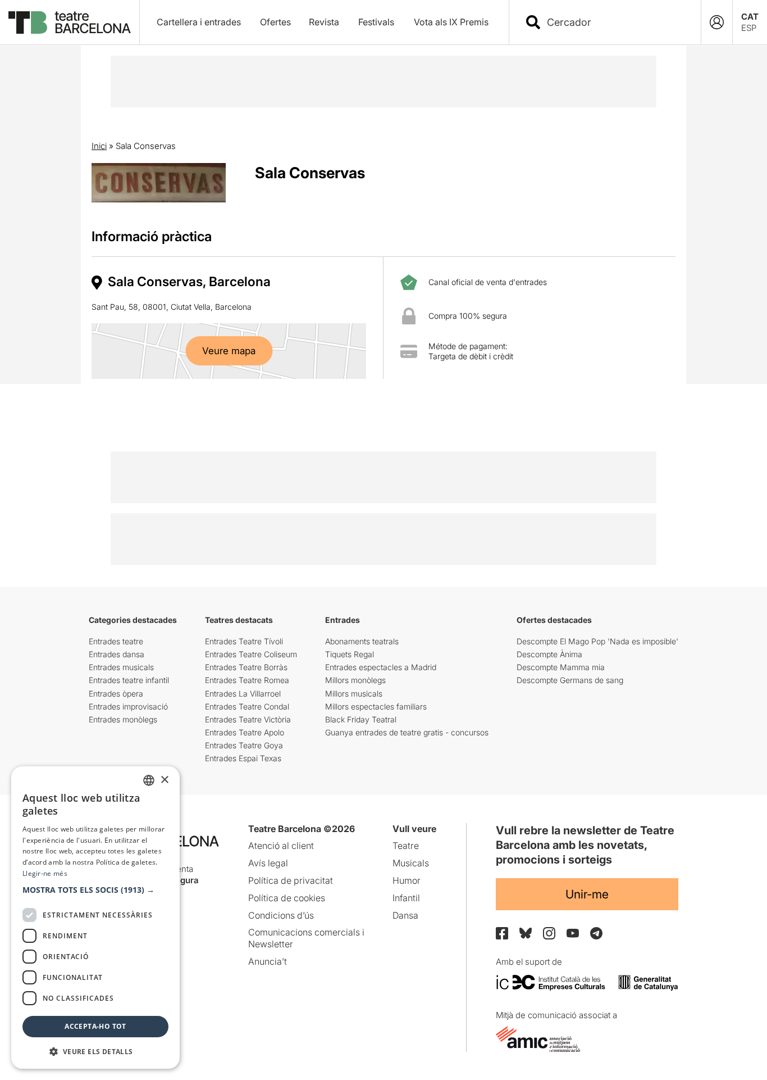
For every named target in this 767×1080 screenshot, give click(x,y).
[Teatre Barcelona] (69, 22)
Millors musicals (353, 693)
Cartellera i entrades (199, 22)
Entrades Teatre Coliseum (251, 654)
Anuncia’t (267, 961)
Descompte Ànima (549, 654)
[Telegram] (596, 933)
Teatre (405, 845)
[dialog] (95, 917)
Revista (324, 22)
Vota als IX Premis (451, 22)
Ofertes (275, 22)
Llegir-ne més (44, 873)
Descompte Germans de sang (570, 680)
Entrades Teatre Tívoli (244, 641)
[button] (95, 890)
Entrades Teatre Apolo (244, 732)
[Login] (717, 22)
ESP (748, 27)
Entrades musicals (121, 667)
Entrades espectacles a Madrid (380, 667)
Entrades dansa (116, 654)
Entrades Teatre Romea (247, 680)
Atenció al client (281, 845)
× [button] (164, 780)
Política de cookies (286, 897)
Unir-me (587, 894)
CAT (750, 16)
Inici (99, 146)
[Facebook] (502, 933)
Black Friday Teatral (360, 719)
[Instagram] (549, 933)
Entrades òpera (116, 693)
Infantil (406, 897)
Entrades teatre (116, 641)
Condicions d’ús (281, 915)
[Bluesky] (525, 933)
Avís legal (268, 863)
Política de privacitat (290, 880)
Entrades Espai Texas (243, 758)
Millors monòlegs (355, 680)
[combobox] (615, 22)
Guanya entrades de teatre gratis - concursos (406, 732)
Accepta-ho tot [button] (95, 1026)
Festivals (376, 22)
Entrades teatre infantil (129, 680)
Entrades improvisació (128, 706)
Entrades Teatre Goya (244, 745)
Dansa (405, 915)
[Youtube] (573, 933)
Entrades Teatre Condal (247, 706)
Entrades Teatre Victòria (248, 719)
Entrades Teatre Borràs (246, 667)
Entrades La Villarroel (243, 693)
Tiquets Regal (349, 654)
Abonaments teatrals (362, 641)
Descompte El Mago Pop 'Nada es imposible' (597, 641)
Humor (406, 880)
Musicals (410, 863)
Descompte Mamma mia (561, 667)
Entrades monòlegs (123, 719)
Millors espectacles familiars (376, 706)
